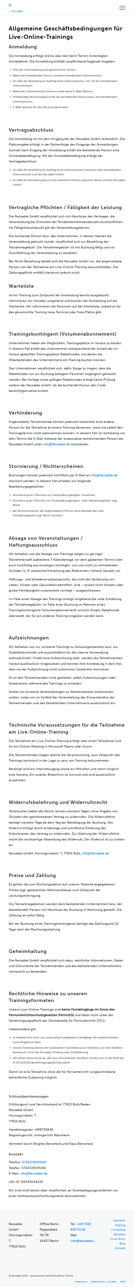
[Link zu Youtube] (117, 1275)
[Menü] (120, 8)
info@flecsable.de (56, 444)
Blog (122, 1243)
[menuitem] (120, 8)
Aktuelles (119, 1234)
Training (120, 1225)
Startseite (119, 1220)
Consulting (118, 1229)
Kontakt (120, 1248)
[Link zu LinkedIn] (122, 1275)
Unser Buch (117, 1239)
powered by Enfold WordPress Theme (52, 1275)
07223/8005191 (34, 1162)
